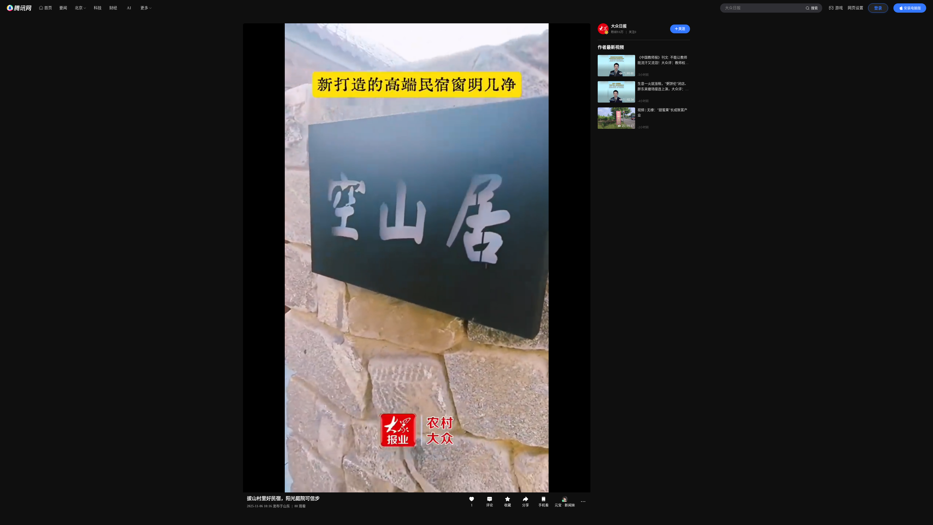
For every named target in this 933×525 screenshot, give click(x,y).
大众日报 (619, 26)
